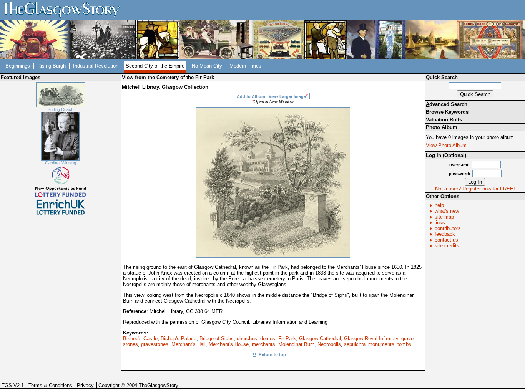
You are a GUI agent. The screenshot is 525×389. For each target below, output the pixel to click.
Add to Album (251, 96)
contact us (446, 240)
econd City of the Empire (155, 66)
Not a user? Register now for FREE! (475, 189)
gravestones (154, 344)
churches (247, 338)
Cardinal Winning (60, 163)
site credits (447, 245)
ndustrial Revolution (95, 66)
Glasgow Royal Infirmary (371, 338)
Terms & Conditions (50, 385)
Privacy (85, 385)
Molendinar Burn (296, 344)
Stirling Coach (60, 109)
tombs (404, 344)
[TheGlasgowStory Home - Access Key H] (64, 10)
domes (267, 338)
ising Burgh (51, 66)
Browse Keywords (447, 112)
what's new (447, 211)
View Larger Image (287, 96)
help (439, 205)
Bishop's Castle (140, 338)
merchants (263, 344)
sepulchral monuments (369, 344)
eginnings (17, 66)
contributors (448, 228)
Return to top (272, 354)
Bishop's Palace (178, 338)
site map (444, 217)
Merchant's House (229, 344)
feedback (445, 234)
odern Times (245, 66)
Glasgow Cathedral (320, 338)
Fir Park (287, 338)
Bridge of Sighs (216, 338)
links (440, 222)
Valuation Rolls (444, 119)
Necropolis (329, 344)
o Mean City (207, 66)
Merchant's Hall (188, 344)
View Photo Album (446, 145)
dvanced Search (446, 104)
